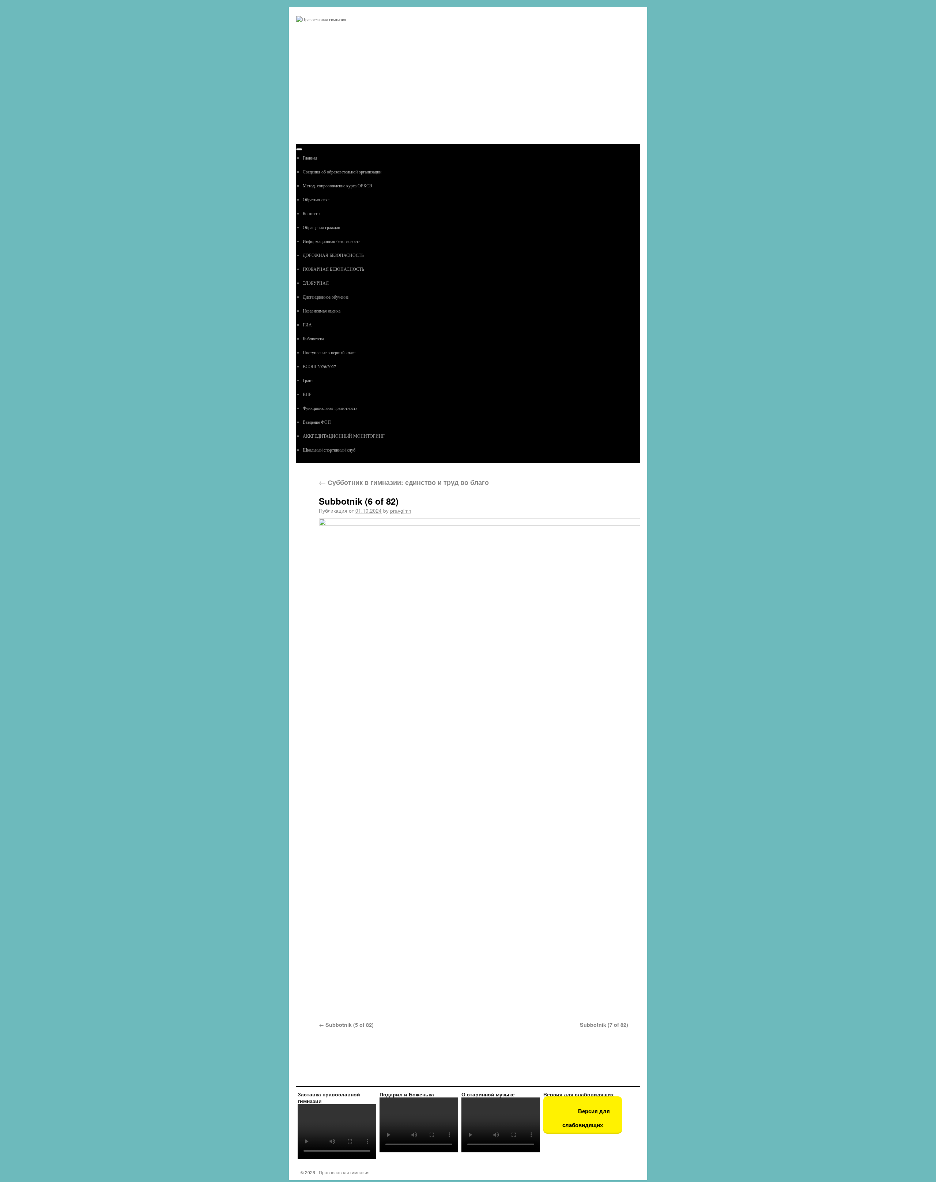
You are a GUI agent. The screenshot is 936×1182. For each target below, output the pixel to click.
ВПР (307, 394)
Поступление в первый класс (329, 352)
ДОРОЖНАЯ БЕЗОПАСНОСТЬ (333, 255)
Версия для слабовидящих (586, 1118)
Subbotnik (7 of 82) (604, 1024)
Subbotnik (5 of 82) (349, 1024)
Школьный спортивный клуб (329, 450)
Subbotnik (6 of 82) (359, 501)
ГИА (307, 325)
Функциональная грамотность (330, 408)
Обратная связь (317, 199)
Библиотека (313, 338)
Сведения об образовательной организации (342, 172)
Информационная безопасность (331, 241)
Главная (310, 158)
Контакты (311, 213)
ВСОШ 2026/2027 (319, 366)
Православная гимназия (344, 1172)
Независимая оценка (321, 311)
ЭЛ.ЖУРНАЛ (316, 283)
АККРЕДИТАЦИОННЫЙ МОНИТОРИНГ (344, 436)
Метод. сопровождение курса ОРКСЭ (337, 185)
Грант (308, 380)
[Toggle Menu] (299, 149)
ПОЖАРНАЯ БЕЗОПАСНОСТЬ (333, 269)
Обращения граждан (321, 227)
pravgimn (400, 510)
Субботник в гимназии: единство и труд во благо (404, 482)
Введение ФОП (317, 422)
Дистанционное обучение (325, 297)
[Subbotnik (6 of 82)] (473, 766)
